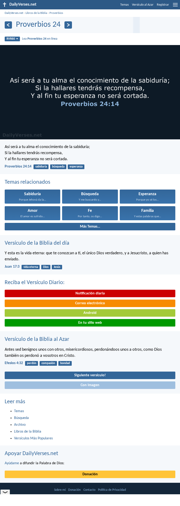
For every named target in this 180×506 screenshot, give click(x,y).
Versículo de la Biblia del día (37, 243)
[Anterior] (8, 25)
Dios (46, 267)
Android (90, 313)
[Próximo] (68, 25)
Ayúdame (12, 463)
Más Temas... (90, 226)
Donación (90, 474)
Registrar (163, 5)
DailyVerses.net (14, 13)
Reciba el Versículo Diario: (34, 282)
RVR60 (11, 38)
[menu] (175, 6)
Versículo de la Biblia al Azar (37, 339)
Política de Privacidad (112, 490)
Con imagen (90, 385)
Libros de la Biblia (36, 13)
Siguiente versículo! (90, 375)
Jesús (57, 267)
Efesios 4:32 (14, 363)
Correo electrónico (90, 303)
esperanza (76, 166)
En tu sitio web (90, 323)
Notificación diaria (90, 293)
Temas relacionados (27, 182)
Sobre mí (60, 490)
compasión (48, 363)
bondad (65, 363)
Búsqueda (21, 418)
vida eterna (30, 267)
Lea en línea (39, 39)
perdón (31, 363)
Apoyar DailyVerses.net (31, 454)
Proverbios (56, 13)
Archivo (20, 425)
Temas (124, 5)
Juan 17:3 (12, 267)
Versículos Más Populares (33, 438)
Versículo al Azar (143, 5)
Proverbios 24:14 (18, 166)
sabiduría (41, 166)
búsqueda (58, 166)
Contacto (89, 490)
